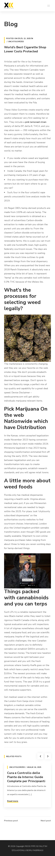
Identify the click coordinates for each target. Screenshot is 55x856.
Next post (46, 821)
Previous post (11, 821)
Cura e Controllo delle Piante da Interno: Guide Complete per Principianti (26, 777)
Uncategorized (16, 41)
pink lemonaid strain (35, 122)
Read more (12, 801)
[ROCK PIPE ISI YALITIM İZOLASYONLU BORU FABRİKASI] (8, 5)
